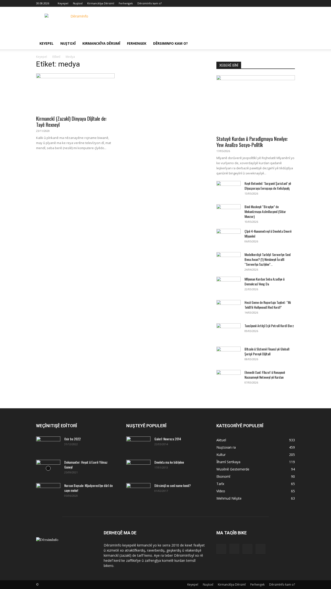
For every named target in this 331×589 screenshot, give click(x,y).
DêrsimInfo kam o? (149, 3)
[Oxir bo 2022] (48, 444)
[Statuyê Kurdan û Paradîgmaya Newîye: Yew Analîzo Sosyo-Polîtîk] (255, 103)
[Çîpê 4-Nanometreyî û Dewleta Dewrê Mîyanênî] (228, 237)
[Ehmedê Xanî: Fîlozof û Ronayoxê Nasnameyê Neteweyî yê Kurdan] (228, 378)
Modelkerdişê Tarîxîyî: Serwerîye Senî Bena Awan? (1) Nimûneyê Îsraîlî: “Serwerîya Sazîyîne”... (267, 259)
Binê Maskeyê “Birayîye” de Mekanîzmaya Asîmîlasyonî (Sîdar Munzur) (265, 211)
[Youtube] (291, 3)
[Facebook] (267, 3)
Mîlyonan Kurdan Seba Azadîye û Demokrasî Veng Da (264, 281)
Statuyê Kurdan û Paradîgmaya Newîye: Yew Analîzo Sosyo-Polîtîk (252, 141)
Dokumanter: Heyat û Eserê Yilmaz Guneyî (86, 464)
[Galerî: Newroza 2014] (138, 442)
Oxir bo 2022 (72, 438)
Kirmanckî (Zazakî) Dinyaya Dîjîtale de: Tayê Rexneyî (71, 121)
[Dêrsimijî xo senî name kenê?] (138, 490)
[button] (289, 44)
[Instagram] (275, 3)
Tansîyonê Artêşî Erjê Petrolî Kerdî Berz (269, 325)
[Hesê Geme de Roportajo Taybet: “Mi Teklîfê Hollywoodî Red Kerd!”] (228, 308)
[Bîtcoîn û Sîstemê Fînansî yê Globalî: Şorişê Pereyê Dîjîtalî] (228, 355)
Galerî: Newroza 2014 (167, 438)
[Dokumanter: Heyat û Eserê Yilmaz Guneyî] (48, 468)
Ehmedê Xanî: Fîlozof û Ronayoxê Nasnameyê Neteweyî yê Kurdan (264, 375)
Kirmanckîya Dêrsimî (100, 3)
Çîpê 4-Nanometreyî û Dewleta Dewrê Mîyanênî (268, 234)
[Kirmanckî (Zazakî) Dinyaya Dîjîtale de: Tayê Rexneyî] (75, 92)
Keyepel (63, 3)
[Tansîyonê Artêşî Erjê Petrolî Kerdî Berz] (228, 331)
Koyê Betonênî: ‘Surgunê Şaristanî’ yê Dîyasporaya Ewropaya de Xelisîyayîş (267, 186)
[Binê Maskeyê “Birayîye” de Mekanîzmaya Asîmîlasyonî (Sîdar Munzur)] (228, 212)
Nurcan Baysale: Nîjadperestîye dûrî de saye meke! (88, 488)
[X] (283, 3)
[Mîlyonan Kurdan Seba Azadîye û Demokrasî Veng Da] (228, 285)
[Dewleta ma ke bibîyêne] (138, 468)
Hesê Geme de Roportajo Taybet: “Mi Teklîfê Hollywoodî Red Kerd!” (267, 305)
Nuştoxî (78, 3)
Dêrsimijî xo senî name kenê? (172, 485)
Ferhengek (126, 3)
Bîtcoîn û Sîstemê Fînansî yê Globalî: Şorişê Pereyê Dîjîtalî (267, 351)
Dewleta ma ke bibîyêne (169, 462)
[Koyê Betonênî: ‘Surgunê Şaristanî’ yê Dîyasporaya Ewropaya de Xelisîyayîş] (228, 189)
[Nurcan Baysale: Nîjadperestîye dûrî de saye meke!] (48, 491)
